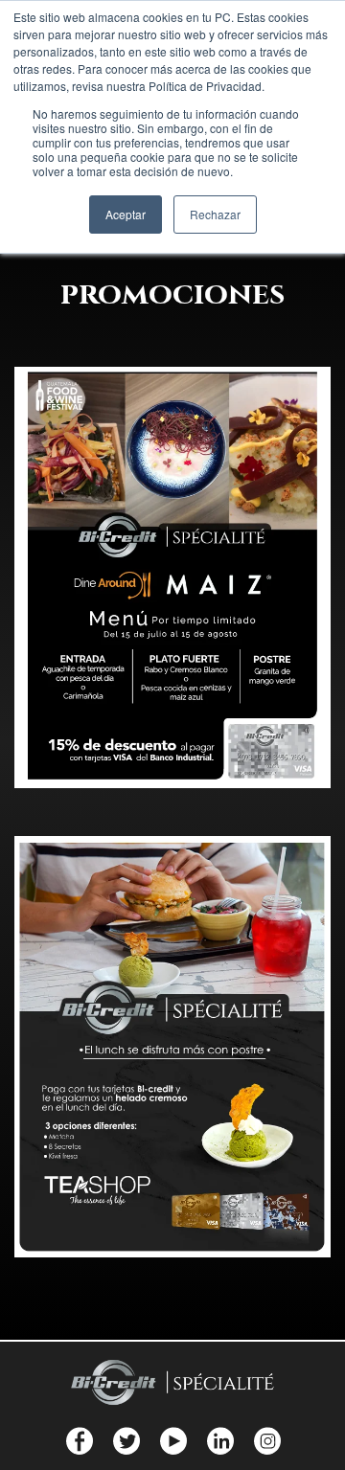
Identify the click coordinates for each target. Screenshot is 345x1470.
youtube (173, 1441)
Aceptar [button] (125, 214)
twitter (126, 1441)
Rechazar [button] (215, 214)
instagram (267, 1441)
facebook (79, 1441)
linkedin (220, 1441)
